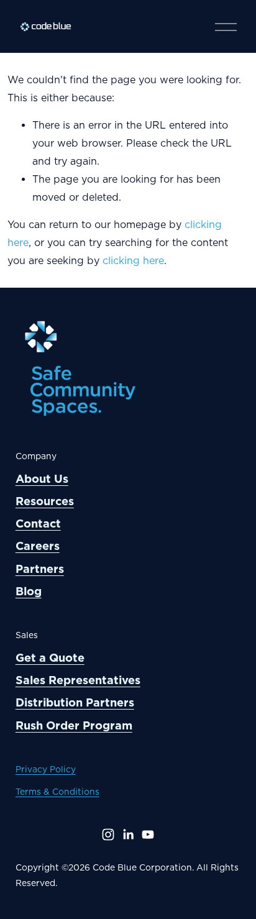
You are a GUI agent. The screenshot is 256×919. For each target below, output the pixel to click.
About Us (42, 478)
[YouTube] (148, 834)
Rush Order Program (74, 725)
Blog (29, 591)
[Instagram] (108, 834)
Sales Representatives (78, 680)
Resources (45, 501)
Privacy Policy (46, 769)
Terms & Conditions (57, 792)
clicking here (133, 261)
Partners (40, 568)
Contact (38, 523)
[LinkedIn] (128, 834)
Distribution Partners (75, 702)
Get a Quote (50, 657)
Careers (38, 545)
